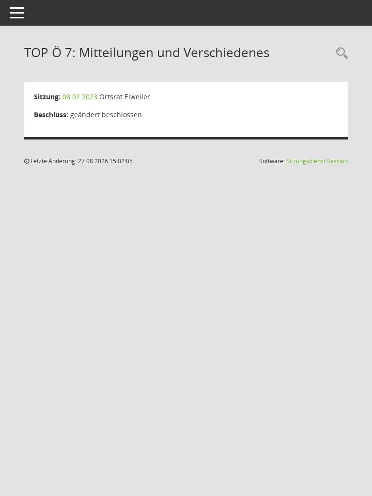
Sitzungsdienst (317, 161)
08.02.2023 (79, 96)
